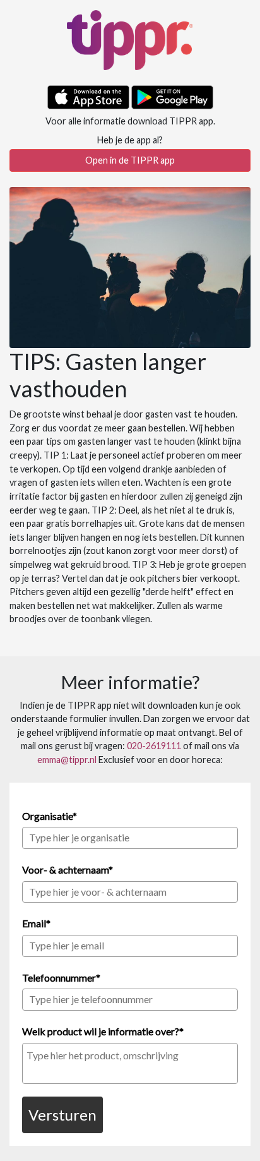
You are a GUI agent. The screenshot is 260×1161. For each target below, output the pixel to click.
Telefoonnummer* (61, 978)
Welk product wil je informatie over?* (103, 1031)
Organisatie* (49, 816)
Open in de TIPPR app (130, 160)
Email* (36, 923)
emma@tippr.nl (67, 759)
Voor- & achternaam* (67, 869)
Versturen (62, 1114)
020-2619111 (154, 745)
